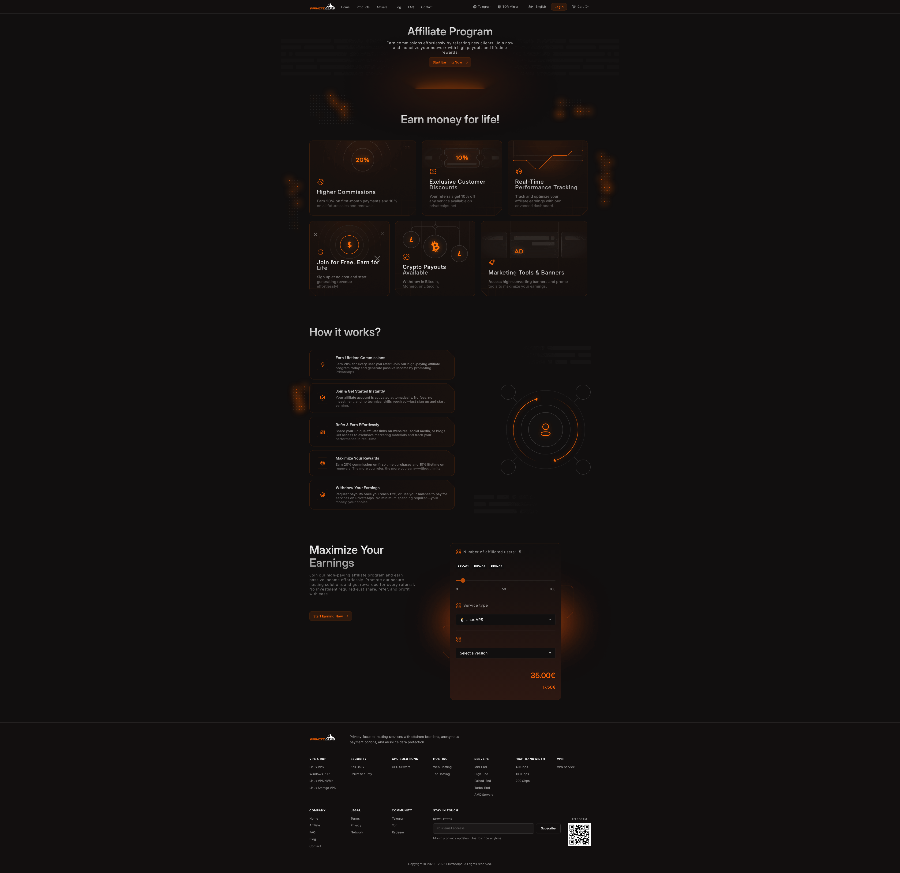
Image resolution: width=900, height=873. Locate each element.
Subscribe (548, 828)
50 (504, 589)
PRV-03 (496, 566)
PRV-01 (463, 566)
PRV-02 (479, 566)
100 (552, 589)
